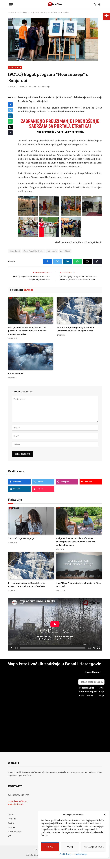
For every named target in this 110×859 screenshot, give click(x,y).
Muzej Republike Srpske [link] (33, 251)
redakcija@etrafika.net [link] (18, 801)
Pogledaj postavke (93, 847)
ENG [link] (10, 836)
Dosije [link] (10, 814)
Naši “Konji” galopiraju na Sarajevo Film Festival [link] (78, 584)
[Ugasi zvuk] (94, 648)
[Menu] (11, 4)
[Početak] (11, 648)
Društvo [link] (11, 823)
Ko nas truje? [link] (15, 373)
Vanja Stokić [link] (65, 251)
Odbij (70, 847)
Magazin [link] (11, 827)
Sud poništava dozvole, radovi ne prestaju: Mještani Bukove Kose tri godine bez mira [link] (27, 330)
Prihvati (50, 847)
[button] (104, 814)
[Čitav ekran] (98, 648)
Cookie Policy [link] (66, 854)
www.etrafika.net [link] (15, 804)
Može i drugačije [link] (15, 67)
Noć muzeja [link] (52, 251)
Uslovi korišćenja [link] (80, 854)
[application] (55, 624)
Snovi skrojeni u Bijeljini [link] (22, 538)
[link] (106, 16)
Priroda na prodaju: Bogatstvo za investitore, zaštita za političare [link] (75, 329)
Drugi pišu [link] (12, 819)
